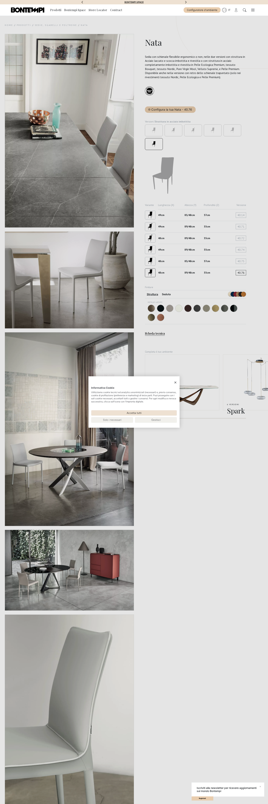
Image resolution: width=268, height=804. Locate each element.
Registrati (202, 798)
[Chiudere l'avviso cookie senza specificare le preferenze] (175, 382)
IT (229, 9)
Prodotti (55, 10)
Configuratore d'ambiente (202, 9)
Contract (116, 10)
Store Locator (98, 10)
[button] (82, 2)
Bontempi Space (134, 2)
